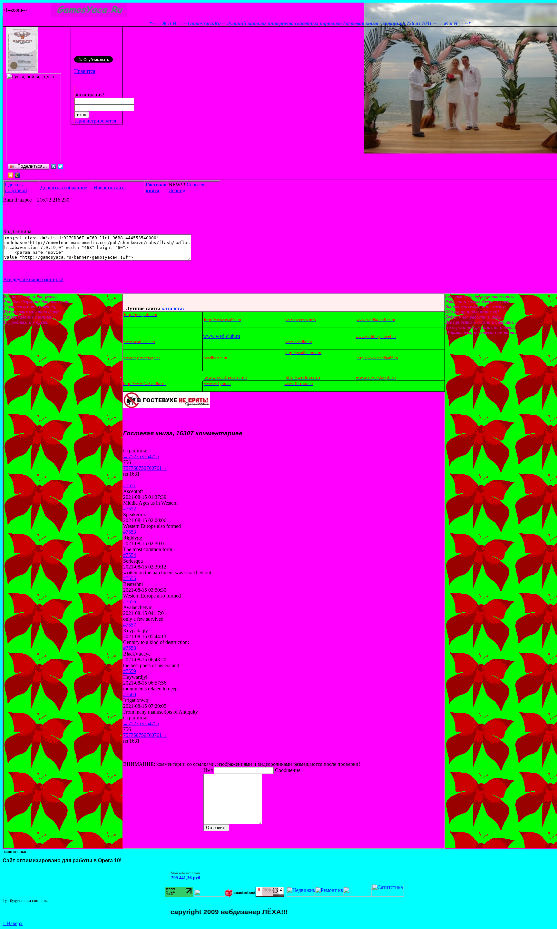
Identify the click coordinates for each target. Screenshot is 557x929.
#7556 (129, 601)
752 (132, 456)
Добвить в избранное (63, 187)
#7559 (129, 671)
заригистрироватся (95, 121)
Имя (208, 770)
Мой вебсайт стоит (153, 873)
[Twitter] (60, 167)
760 (150, 468)
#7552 (129, 508)
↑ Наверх (13, 923)
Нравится (84, 71)
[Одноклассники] (10, 175)
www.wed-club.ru (221, 336)
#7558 (129, 648)
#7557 (129, 625)
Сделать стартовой (16, 187)
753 (140, 456)
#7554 (129, 555)
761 (158, 468)
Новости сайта (109, 187)
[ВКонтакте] (53, 167)
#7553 (129, 532)
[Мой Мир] (17, 175)
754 (147, 456)
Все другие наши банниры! (33, 279)
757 (127, 468)
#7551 (129, 485)
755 (155, 456)
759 (142, 468)
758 (135, 468)
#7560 (129, 694)
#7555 (129, 578)
